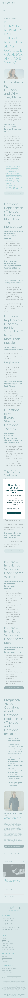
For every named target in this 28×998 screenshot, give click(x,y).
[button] (22, 481)
